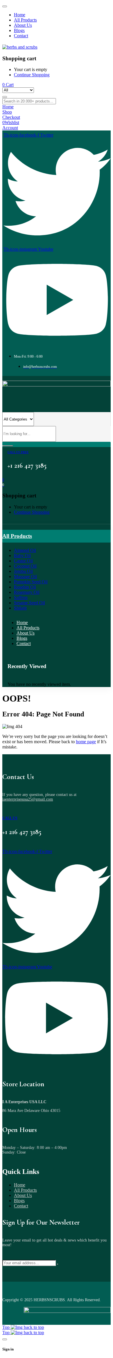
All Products (25, 1190)
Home (19, 1184)
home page (86, 741)
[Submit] (57, 1264)
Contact (21, 1205)
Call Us (9, 818)
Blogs (19, 1200)
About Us (23, 1195)
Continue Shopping (32, 74)
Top (6, 1327)
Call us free (18, 452)
